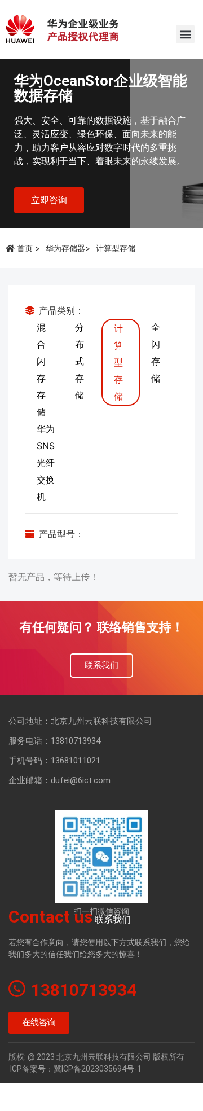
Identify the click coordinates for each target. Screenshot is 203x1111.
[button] (185, 34)
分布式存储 (79, 361)
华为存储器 (65, 248)
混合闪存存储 (41, 370)
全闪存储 (155, 353)
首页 (25, 248)
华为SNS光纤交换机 (46, 462)
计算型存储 (118, 362)
